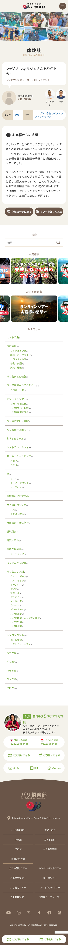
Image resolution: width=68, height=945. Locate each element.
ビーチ (13, 478)
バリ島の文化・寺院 (18, 421)
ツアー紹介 (50, 829)
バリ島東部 (16, 613)
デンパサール (17, 609)
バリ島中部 (16, 621)
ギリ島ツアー (50, 877)
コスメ (13, 465)
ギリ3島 (11, 661)
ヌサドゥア (16, 601)
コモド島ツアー (18, 897)
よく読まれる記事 (16, 563)
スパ (12, 509)
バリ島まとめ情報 (16, 376)
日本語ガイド (17, 390)
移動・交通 (16, 363)
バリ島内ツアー (18, 887)
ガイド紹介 (50, 839)
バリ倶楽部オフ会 (19, 412)
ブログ (10, 688)
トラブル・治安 (18, 359)
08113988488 (49, 743)
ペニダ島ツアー (18, 877)
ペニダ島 (11, 653)
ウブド (13, 588)
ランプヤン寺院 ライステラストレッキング (27, 79)
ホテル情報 (16, 639)
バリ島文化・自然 (19, 407)
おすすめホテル (15, 438)
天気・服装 (16, 367)
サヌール (14, 592)
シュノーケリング (19, 482)
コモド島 (11, 670)
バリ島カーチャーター (50, 897)
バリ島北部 (16, 625)
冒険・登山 (13, 540)
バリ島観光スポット (18, 430)
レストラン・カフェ (18, 447)
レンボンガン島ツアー (50, 868)
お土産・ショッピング (19, 456)
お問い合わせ (18, 858)
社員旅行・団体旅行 (18, 522)
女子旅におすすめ (16, 505)
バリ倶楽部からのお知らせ (21, 385)
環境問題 (11, 531)
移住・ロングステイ (20, 355)
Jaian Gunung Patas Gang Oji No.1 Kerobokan (36, 817)
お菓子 (13, 460)
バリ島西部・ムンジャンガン (25, 617)
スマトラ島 (13, 337)
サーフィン (16, 487)
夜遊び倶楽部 (14, 549)
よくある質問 (50, 849)
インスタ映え (17, 513)
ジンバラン (16, 597)
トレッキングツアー (50, 887)
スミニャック (17, 580)
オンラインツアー (16, 399)
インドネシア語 (18, 350)
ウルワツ (14, 605)
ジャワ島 (11, 679)
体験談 (18, 839)
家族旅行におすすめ (18, 496)
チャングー (16, 584)
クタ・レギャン (18, 576)
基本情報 (11, 346)
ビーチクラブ (17, 553)
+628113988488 (19, 743)
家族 (17, 115)
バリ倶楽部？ (18, 829)
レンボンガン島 (15, 635)
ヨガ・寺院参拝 (18, 403)
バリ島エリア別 (15, 571)
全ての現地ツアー (18, 868)
